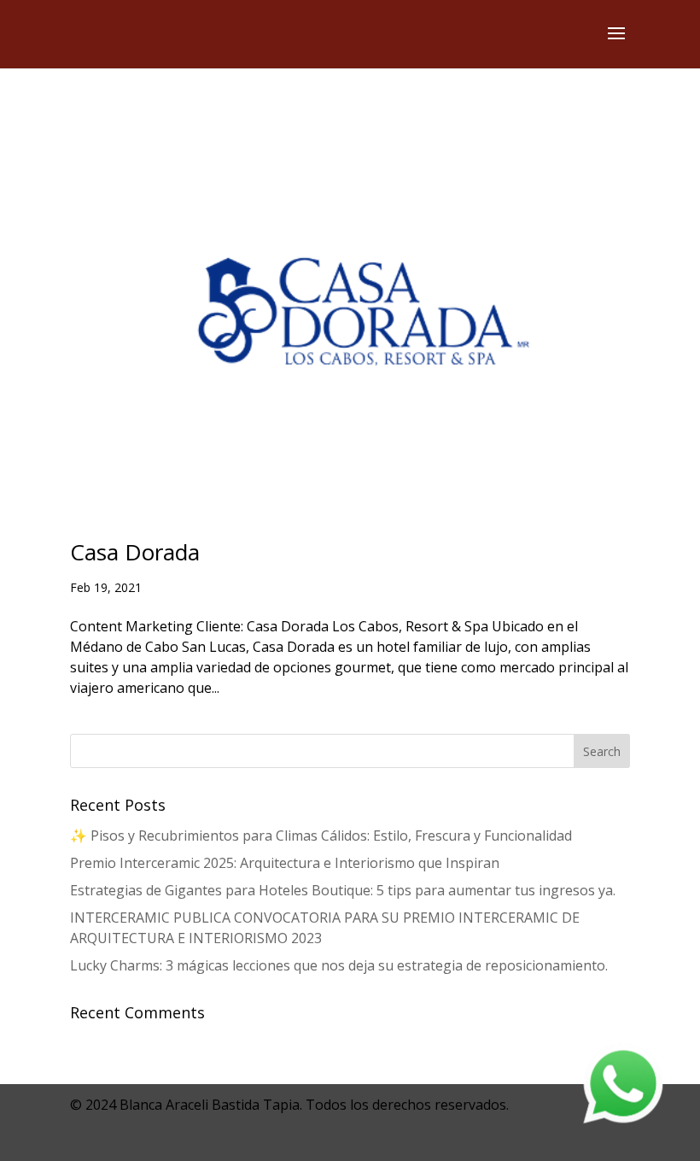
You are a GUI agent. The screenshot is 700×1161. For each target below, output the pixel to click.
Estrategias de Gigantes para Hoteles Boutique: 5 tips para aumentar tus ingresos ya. (342, 890)
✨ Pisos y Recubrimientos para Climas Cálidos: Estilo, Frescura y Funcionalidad (321, 835)
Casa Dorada (135, 552)
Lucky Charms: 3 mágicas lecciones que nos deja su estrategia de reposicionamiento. (339, 965)
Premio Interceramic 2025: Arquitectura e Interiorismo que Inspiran (284, 862)
